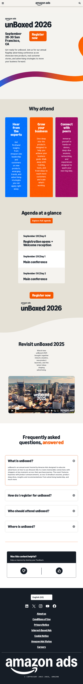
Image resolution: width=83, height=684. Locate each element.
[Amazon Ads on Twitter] (33, 606)
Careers (41, 647)
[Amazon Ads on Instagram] (40, 606)
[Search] (80, 3)
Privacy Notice (41, 624)
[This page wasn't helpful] (23, 571)
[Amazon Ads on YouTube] (47, 606)
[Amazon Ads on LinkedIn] (27, 606)
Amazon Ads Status (41, 641)
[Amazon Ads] (41, 3)
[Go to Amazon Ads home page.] (41, 665)
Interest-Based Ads (41, 630)
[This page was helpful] (59, 571)
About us (41, 613)
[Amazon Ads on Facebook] (54, 606)
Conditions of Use (42, 619)
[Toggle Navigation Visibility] (2, 3)
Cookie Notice (41, 635)
